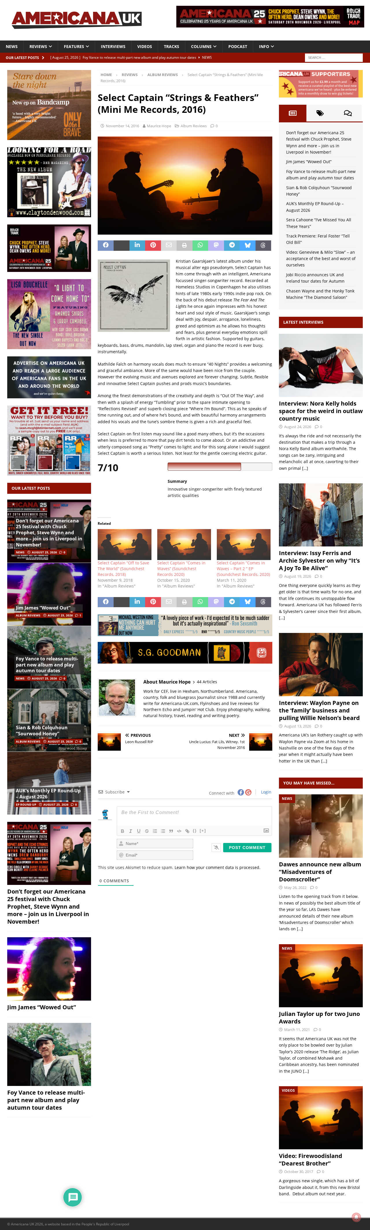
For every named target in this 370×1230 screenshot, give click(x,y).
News (12, 46)
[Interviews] (321, 365)
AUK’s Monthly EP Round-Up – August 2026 (48, 793)
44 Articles (207, 681)
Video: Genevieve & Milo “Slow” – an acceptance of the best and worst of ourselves (321, 258)
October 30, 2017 (298, 1171)
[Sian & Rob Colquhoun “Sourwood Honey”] (49, 720)
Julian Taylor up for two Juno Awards (319, 1017)
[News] (321, 825)
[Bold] (123, 831)
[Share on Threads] (263, 245)
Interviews (113, 46)
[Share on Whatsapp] (200, 245)
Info (264, 46)
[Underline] (139, 831)
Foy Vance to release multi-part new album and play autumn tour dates (47, 664)
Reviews (38, 46)
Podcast (237, 46)
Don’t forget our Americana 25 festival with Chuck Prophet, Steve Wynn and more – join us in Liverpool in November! (49, 533)
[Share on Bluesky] (248, 245)
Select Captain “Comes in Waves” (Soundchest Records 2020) (181, 568)
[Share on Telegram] (232, 245)
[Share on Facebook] (106, 245)
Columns (201, 46)
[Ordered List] (155, 831)
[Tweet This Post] (122, 245)
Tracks (171, 46)
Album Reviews (194, 125)
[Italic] (131, 831)
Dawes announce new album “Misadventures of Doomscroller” (320, 871)
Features (74, 46)
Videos (144, 46)
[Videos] (321, 1117)
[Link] (187, 831)
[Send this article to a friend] (169, 245)
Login (265, 792)
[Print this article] (185, 245)
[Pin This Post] (153, 245)
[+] (203, 830)
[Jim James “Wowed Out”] (49, 594)
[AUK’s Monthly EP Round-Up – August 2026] (49, 783)
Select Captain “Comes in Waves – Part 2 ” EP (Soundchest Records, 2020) (243, 568)
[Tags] (320, 113)
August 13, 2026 (297, 726)
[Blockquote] (171, 831)
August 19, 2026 (297, 576)
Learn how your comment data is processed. (217, 867)
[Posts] (292, 113)
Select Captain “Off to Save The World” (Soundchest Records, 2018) (123, 568)
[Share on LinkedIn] (137, 245)
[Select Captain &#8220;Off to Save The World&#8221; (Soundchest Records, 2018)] (124, 544)
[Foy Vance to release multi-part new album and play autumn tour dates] (49, 1054)
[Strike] (147, 831)
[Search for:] (334, 57)
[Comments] (348, 113)
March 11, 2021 (297, 1029)
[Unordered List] (163, 831)
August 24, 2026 (297, 426)
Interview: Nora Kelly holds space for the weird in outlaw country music (321, 410)
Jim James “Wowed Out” (43, 608)
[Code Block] (179, 831)
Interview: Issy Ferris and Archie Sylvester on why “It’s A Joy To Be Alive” (319, 560)
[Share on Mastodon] (216, 245)
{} (195, 830)
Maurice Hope (159, 125)
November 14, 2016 (122, 125)
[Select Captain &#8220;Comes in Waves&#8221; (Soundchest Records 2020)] (184, 544)
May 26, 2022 (295, 887)
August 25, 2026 (44, 552)
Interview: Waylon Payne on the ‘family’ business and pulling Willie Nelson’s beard (319, 710)
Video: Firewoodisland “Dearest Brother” (310, 1159)
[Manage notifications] (356, 1217)
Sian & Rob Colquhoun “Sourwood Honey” (42, 730)
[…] (305, 468)
